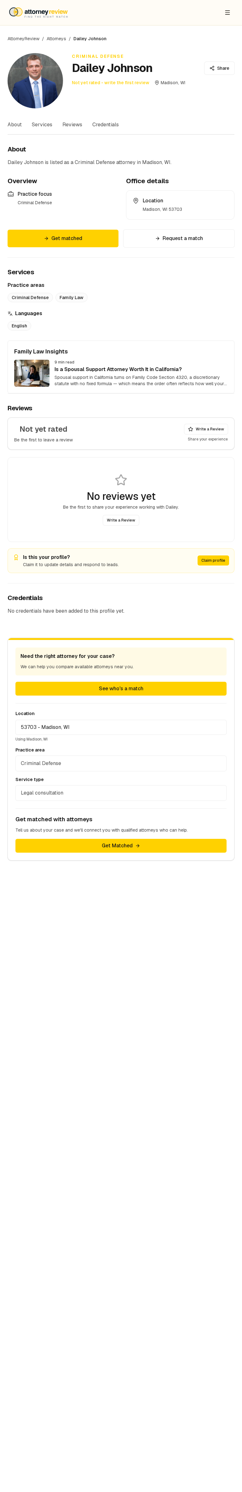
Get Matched (117, 845)
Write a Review (210, 429)
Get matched (66, 238)
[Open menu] (227, 12)
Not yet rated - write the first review (110, 82)
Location (25, 713)
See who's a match (121, 688)
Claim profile (213, 560)
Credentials (105, 124)
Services (42, 124)
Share (223, 68)
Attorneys (56, 38)
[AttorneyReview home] (38, 12)
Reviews (72, 124)
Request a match (183, 238)
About (15, 124)
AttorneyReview (23, 38)
